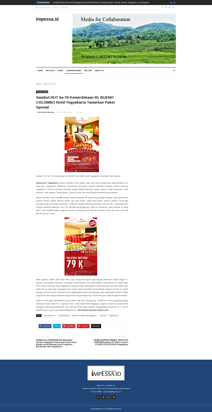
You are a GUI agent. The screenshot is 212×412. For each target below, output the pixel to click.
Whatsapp (96, 326)
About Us (100, 385)
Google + (71, 326)
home (40, 70)
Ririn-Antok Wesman (46, 112)
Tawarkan (102, 316)
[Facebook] (162, 7)
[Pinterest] (173, 7)
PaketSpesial (113, 316)
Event (60, 70)
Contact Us (110, 385)
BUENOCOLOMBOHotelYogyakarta (84, 316)
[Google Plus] (170, 7)
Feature (88, 70)
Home (38, 84)
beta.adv (64, 7)
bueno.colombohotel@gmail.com (63, 310)
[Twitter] (166, 7)
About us (56, 7)
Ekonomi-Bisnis (74, 70)
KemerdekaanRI (64, 316)
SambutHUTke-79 (50, 316)
